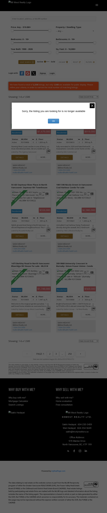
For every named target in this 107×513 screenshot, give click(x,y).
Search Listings (16, 404)
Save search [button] (25, 62)
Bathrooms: (65, 39)
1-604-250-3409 (19, 170)
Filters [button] (89, 62)
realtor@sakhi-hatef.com (22, 172)
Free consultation (64, 404)
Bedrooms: (20, 39)
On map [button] (62, 62)
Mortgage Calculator (18, 401)
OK (53, 121)
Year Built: (22, 49)
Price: (21, 27)
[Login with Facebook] (22, 75)
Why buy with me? (17, 397)
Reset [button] (75, 62)
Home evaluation (64, 401)
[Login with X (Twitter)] (33, 75)
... (62, 353)
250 (70, 353)
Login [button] (52, 73)
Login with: (13, 73)
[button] (68, 451)
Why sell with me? (64, 397)
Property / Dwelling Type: (69, 27)
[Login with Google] (27, 75)
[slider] (12, 30)
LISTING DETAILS (19, 157)
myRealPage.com (58, 471)
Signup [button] (43, 73)
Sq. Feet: (66, 49)
